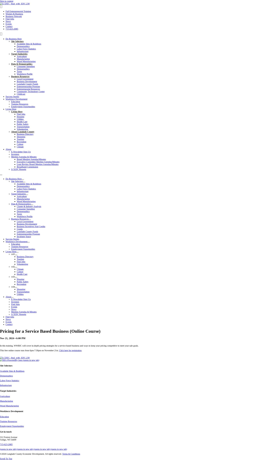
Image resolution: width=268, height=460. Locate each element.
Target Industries (19, 54)
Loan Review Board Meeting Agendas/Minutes (37, 164)
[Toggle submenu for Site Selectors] (24, 182)
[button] (6, 458)
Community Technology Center (31, 91)
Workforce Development (16, 99)
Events (9, 24)
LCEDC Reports (18, 169)
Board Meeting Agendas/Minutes (31, 159)
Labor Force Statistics (26, 49)
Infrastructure (22, 51)
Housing (20, 116)
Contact (9, 26)
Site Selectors (17, 41)
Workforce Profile (25, 74)
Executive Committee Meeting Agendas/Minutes (38, 162)
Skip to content (6, 1)
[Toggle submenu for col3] (16, 277)
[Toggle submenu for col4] (16, 287)
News (8, 21)
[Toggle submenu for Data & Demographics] (32, 204)
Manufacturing (23, 59)
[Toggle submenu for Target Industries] (27, 194)
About (8, 149)
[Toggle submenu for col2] (16, 267)
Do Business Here (14, 39)
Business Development (27, 81)
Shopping (21, 137)
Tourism (20, 139)
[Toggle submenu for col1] (16, 254)
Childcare (21, 94)
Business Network (14, 16)
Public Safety (22, 124)
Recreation (21, 142)
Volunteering (22, 129)
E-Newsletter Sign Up (21, 152)
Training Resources (19, 104)
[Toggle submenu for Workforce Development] (28, 242)
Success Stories (12, 96)
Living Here (11, 109)
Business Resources (20, 76)
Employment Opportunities (23, 106)
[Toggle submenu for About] (12, 297)
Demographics (23, 46)
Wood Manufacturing (26, 61)
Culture (20, 144)
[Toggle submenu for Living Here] (17, 252)
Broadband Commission (27, 167)
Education (15, 101)
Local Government (25, 79)
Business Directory (25, 134)
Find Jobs (10, 19)
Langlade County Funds (27, 84)
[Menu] (1, 6)
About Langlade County (22, 132)
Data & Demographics (21, 64)
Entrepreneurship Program (28, 86)
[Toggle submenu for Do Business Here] (23, 179)
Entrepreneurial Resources (28, 89)
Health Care (22, 121)
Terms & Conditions (71, 454)
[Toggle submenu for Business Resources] (30, 219)
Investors (15, 154)
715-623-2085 (12, 29)
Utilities (20, 119)
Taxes (19, 71)
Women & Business (14, 14)
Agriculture (22, 56)
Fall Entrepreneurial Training (18, 11)
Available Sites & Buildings (29, 44)
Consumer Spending (26, 66)
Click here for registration (70, 350)
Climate (20, 147)
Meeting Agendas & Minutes (24, 157)
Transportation (23, 126)
